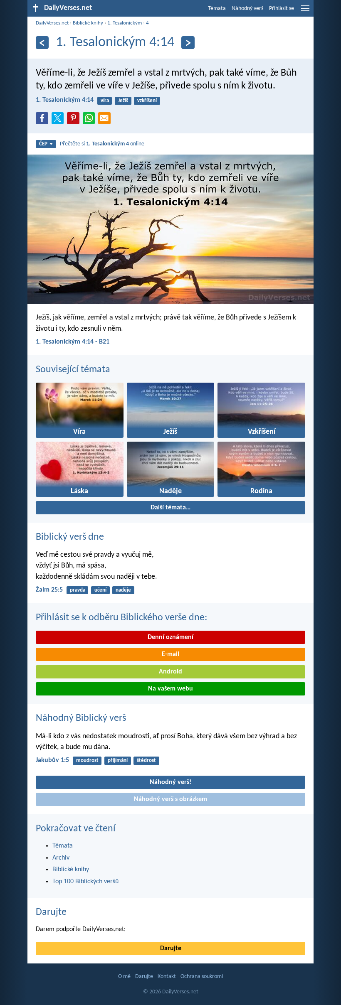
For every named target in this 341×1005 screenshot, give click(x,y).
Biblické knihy (88, 23)
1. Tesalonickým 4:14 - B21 (72, 342)
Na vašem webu (170, 689)
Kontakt (167, 976)
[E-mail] (106, 120)
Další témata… (170, 507)
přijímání (118, 760)
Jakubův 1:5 (52, 760)
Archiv (60, 858)
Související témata (73, 370)
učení (100, 590)
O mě (124, 976)
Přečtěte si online (102, 144)
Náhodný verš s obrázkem (170, 799)
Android (170, 671)
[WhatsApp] (91, 118)
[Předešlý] (42, 42)
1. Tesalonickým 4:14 (65, 100)
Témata (217, 8)
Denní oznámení (170, 637)
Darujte (51, 912)
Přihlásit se (281, 8)
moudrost (87, 760)
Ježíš (123, 100)
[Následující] (187, 42)
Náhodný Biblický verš (81, 718)
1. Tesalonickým (124, 23)
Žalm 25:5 (49, 590)
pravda (77, 590)
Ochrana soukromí (201, 976)
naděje (123, 590)
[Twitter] (59, 120)
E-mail (170, 654)
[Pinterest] (75, 120)
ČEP (43, 144)
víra (105, 100)
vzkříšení (147, 100)
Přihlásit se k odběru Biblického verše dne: (121, 618)
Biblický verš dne (70, 537)
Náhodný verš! (170, 782)
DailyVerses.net (52, 23)
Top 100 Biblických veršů (85, 881)
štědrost (146, 760)
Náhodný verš (247, 8)
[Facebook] (44, 120)
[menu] (305, 11)
